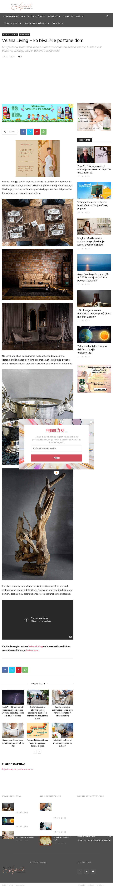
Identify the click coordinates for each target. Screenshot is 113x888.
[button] (56, 430)
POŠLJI (57, 457)
